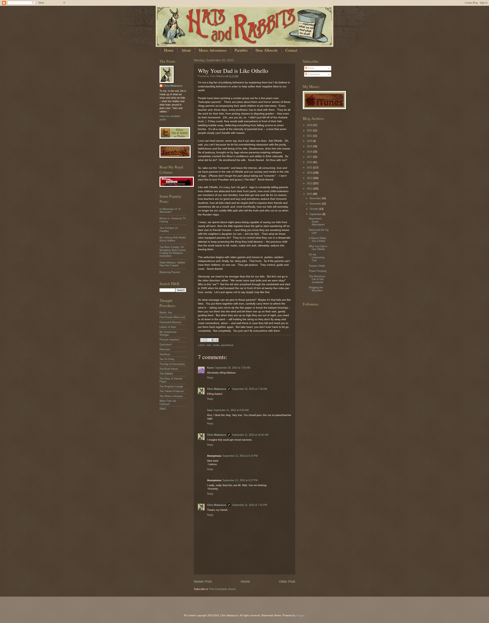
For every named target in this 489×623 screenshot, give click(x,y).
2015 (310, 167)
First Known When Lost (172, 317)
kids (209, 345)
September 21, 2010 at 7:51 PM (249, 505)
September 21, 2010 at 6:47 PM (240, 455)
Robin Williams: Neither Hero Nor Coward (172, 264)
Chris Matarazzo (216, 388)
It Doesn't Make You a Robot (317, 239)
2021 (310, 135)
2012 (310, 183)
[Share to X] (209, 340)
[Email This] (202, 340)
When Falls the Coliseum (167, 402)
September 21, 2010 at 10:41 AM (250, 434)
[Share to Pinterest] (217, 340)
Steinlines (164, 354)
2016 (310, 162)
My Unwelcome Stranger (167, 333)
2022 (310, 130)
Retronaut (164, 349)
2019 (310, 146)
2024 (310, 125)
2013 (310, 178)
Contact (291, 50)
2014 (310, 172)
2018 (310, 151)
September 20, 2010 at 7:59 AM (249, 388)
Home (168, 50)
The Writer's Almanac (171, 396)
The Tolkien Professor (171, 391)
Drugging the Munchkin (316, 289)
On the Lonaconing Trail (316, 257)
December (316, 198)
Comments (313, 74)
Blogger (300, 615)
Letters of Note (167, 327)
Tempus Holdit (317, 265)
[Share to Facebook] (213, 340)
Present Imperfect (169, 339)
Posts (310, 68)
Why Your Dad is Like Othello (318, 248)
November (316, 203)
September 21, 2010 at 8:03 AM (231, 410)
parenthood (227, 345)
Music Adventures (213, 50)
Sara (209, 410)
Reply (210, 377)
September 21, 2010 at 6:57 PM (240, 480)
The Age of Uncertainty (172, 364)
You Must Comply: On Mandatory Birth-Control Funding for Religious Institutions (172, 251)
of (170, 210)
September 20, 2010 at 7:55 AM (232, 367)
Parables (241, 50)
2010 (310, 194)
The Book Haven (168, 368)
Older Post (287, 581)
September (316, 214)
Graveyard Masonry (170, 322)
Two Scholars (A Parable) (168, 229)
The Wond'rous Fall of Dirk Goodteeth (317, 279)
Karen (210, 367)
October (314, 208)
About (186, 50)
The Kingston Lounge (171, 386)
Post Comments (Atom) (222, 589)
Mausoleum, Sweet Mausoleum (317, 221)
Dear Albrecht (267, 50)
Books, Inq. (165, 312)
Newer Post (203, 581)
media (216, 345)
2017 (310, 156)
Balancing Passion (169, 272)
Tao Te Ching (166, 359)
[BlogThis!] (206, 340)
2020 (310, 141)
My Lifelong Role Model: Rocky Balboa (172, 239)
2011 (310, 188)
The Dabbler (166, 373)
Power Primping (317, 271)
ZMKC (163, 408)
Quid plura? (165, 344)
